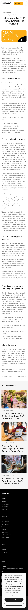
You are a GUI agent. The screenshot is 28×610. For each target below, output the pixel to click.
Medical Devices (5, 537)
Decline (14, 603)
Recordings (4, 501)
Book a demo (18, 3)
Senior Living (4, 532)
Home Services (5, 521)
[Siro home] (6, 3)
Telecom (3, 526)
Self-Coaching (4, 506)
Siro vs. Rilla (4, 552)
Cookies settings (14, 596)
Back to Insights (7, 12)
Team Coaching (5, 504)
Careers (3, 561)
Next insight (21, 376)
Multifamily (4, 529)
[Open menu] (25, 3)
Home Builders (5, 524)
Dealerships (4, 516)
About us (3, 559)
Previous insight (8, 376)
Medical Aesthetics (6, 534)
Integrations (4, 509)
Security (3, 549)
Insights (3, 544)
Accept (14, 599)
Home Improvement (6, 518)
